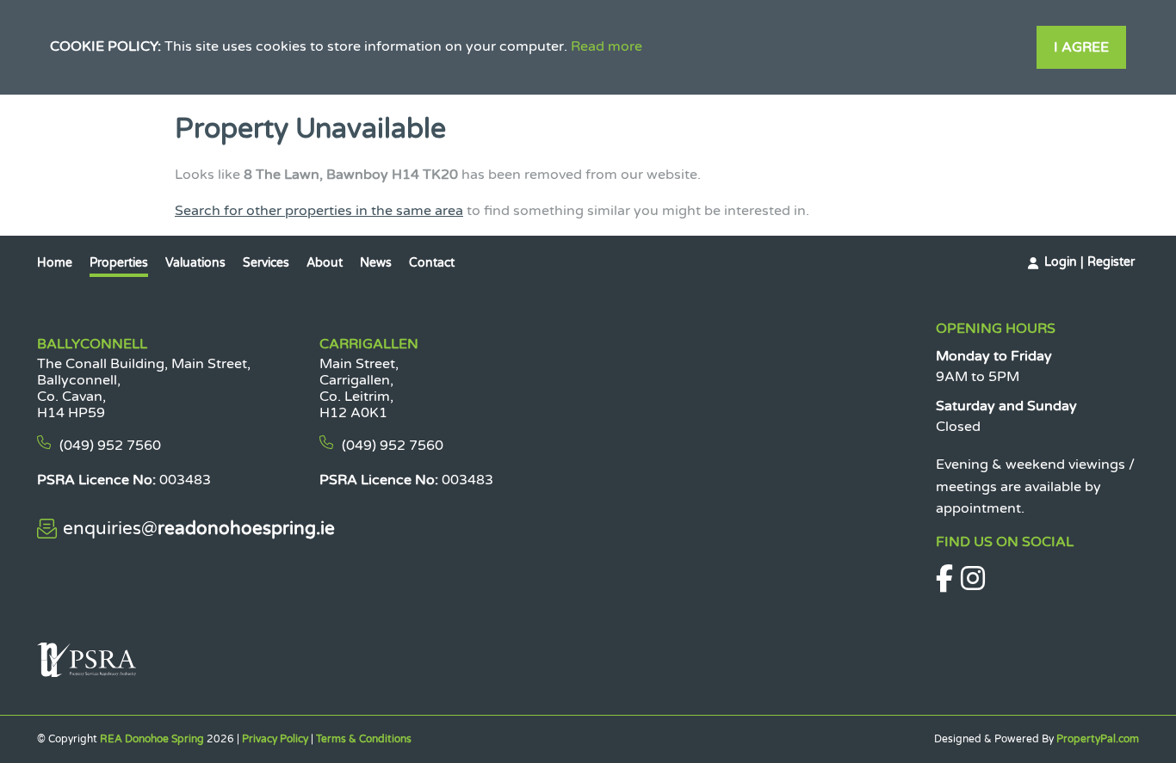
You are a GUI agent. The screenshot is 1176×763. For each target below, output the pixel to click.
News (376, 262)
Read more (606, 46)
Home (54, 262)
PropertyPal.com (1097, 739)
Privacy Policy (275, 739)
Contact (432, 262)
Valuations (195, 262)
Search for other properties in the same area (319, 210)
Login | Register (1089, 262)
